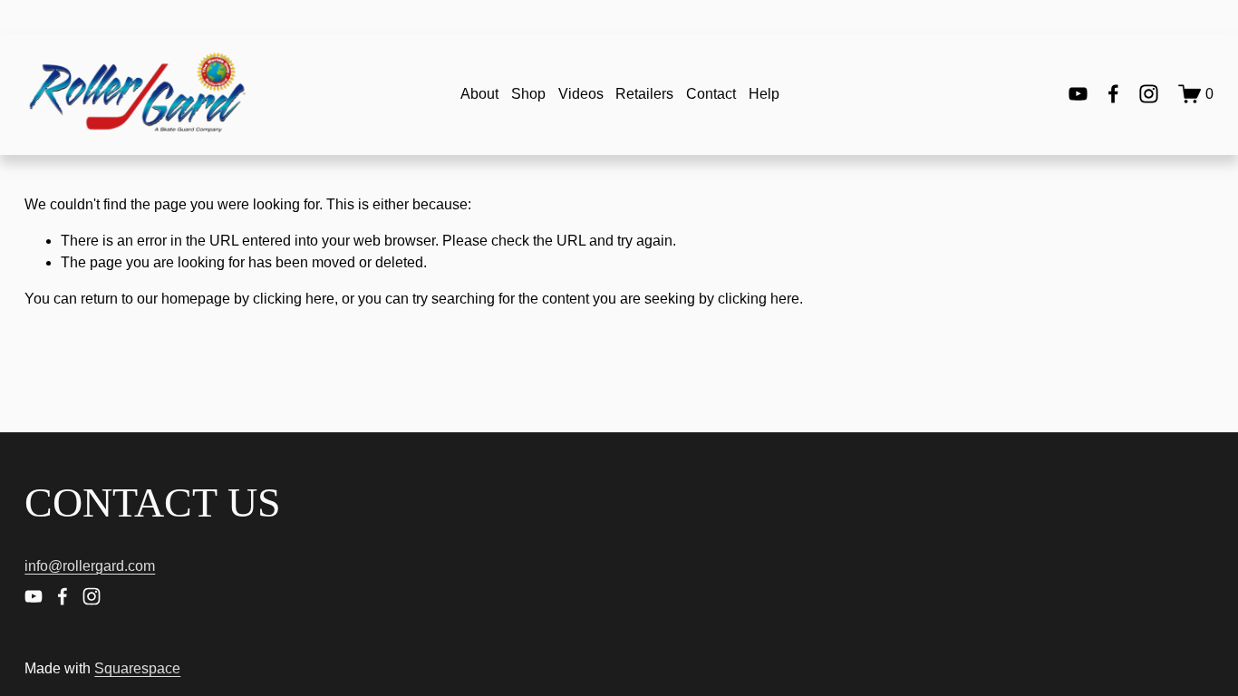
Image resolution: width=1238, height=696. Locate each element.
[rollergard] (1148, 93)
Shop (528, 94)
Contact (711, 94)
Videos (581, 94)
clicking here (293, 298)
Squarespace (137, 668)
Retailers (644, 94)
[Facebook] (1113, 93)
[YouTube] (1078, 93)
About (479, 94)
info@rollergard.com (89, 566)
